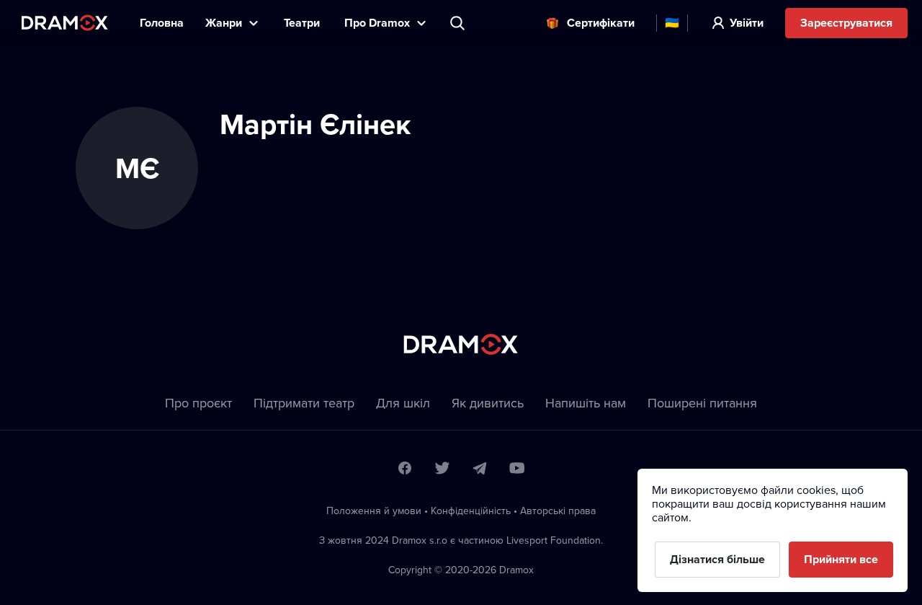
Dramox (65, 22)
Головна (162, 22)
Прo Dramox (377, 22)
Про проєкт (198, 403)
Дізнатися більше (717, 559)
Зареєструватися (846, 22)
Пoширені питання (702, 403)
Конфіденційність (471, 510)
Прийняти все (841, 559)
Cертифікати (601, 22)
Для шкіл (403, 403)
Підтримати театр (304, 403)
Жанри (223, 22)
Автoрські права (558, 510)
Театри (303, 22)
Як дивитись (488, 403)
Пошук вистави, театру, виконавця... (459, 23)
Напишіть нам (585, 403)
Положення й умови (373, 510)
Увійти (747, 22)
